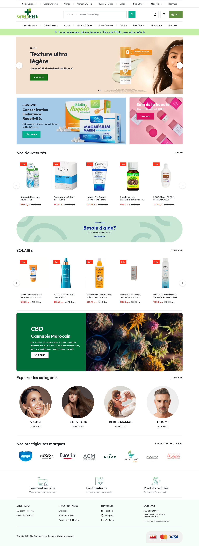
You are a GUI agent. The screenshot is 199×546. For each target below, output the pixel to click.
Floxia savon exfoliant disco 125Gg (64, 198)
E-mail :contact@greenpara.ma (156, 521)
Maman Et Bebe (84, 25)
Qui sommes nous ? (25, 511)
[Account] (155, 14)
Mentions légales (66, 515)
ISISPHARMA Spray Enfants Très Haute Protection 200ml (99, 297)
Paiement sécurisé (24, 515)
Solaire (123, 25)
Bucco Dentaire (106, 25)
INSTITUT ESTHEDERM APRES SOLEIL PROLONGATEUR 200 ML (65, 297)
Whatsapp (109, 520)
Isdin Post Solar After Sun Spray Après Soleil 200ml (165, 296)
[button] (19, 65)
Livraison (63, 511)
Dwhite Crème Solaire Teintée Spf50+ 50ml (130, 296)
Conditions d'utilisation (69, 520)
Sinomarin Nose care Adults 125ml (30, 198)
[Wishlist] (163, 14)
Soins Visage (28, 25)
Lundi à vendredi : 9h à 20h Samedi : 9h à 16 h (154, 516)
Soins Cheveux (51, 25)
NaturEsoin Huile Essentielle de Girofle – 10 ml (132, 200)
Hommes (172, 25)
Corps (67, 25)
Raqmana (52, 536)
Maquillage (156, 25)
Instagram (109, 515)
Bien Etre (137, 25)
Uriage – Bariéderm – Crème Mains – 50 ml (96, 198)
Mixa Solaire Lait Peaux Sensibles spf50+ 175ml (31, 296)
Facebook (109, 511)
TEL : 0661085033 (151, 511)
